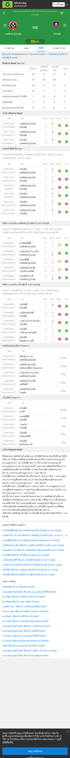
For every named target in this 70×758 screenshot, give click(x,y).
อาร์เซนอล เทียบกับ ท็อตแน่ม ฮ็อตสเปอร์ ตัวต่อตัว (25, 640)
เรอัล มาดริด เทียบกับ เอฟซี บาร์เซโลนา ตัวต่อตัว (25, 611)
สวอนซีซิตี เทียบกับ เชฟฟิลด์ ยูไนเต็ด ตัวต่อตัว (24, 540)
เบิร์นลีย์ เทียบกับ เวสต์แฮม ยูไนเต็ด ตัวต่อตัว (23, 569)
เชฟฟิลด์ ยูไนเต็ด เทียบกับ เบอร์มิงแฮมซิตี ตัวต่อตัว (26, 545)
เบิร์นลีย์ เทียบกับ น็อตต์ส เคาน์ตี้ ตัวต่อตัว (21, 574)
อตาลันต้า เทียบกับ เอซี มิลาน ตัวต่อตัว (20, 616)
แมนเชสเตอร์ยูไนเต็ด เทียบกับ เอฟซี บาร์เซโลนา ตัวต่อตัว (29, 650)
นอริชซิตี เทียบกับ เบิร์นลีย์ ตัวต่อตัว (19, 555)
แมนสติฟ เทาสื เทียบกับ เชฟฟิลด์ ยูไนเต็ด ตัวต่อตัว (26, 550)
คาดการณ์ (53, 530)
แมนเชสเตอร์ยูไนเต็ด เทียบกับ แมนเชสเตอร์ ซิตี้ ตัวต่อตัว (29, 591)
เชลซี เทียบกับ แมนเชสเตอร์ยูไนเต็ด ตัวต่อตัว (23, 645)
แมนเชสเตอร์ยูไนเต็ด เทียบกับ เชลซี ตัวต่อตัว (23, 630)
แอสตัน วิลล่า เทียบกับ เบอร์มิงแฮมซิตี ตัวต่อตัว (24, 606)
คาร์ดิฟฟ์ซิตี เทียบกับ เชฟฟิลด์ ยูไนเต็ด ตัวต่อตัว (25, 530)
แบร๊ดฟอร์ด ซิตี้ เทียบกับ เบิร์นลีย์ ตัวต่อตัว (22, 559)
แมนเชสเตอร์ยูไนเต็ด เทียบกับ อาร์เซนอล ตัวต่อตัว (26, 626)
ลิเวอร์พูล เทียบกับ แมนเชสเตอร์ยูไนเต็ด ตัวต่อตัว (25, 621)
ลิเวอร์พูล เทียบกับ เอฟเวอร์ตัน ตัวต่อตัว (21, 601)
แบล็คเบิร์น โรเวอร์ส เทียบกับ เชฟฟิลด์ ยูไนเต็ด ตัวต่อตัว (28, 535)
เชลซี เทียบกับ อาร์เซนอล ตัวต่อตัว (18, 586)
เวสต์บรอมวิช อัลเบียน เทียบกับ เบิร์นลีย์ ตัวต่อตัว (25, 564)
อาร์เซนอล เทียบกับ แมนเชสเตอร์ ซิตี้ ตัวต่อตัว (24, 635)
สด (60, 530)
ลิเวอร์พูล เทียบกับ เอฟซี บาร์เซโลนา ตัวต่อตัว (24, 596)
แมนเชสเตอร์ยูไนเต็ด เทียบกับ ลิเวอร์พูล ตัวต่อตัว (25, 655)
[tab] (9, 48)
